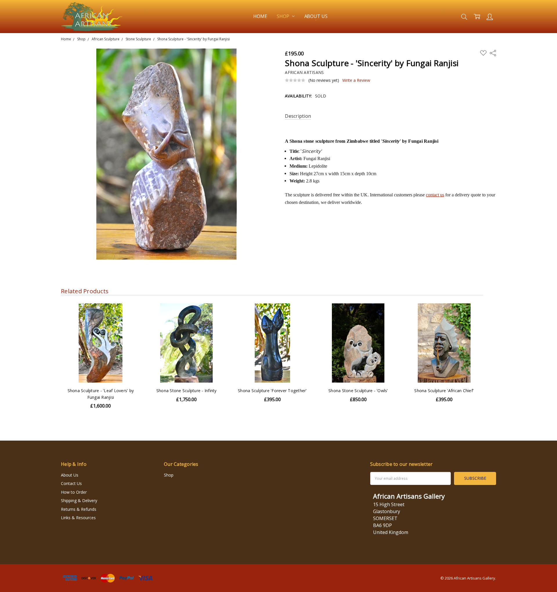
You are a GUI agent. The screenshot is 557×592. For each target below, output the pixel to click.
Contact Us (71, 483)
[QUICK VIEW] (130, 313)
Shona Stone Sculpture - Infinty (186, 390)
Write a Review (356, 80)
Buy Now (272, 370)
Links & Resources (78, 517)
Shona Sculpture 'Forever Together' (272, 390)
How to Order (74, 492)
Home (260, 16)
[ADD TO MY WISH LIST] (130, 323)
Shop (283, 16)
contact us (435, 194)
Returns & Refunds (78, 509)
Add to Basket (272, 358)
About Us (316, 16)
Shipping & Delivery (79, 500)
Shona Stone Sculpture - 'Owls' (358, 390)
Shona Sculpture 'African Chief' (444, 390)
